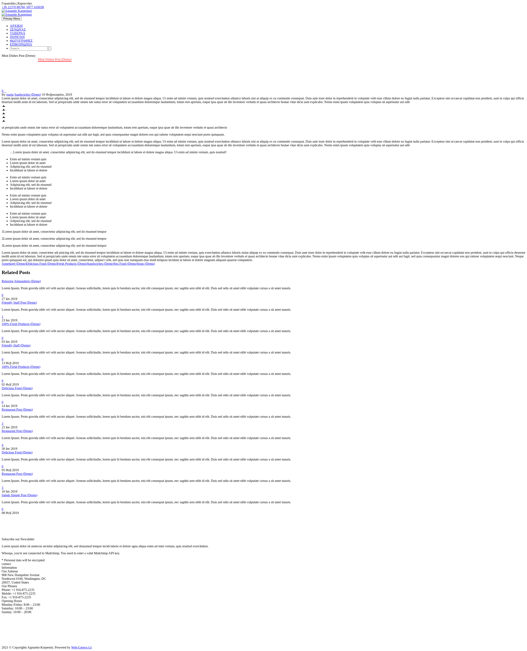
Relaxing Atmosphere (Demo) (21, 281)
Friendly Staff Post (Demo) (19, 302)
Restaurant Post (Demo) (17, 409)
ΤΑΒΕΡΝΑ (17, 33)
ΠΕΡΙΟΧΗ (17, 37)
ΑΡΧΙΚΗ (16, 26)
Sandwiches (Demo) (27, 94)
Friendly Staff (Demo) (16, 345)
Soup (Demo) (146, 263)
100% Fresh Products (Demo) (21, 324)
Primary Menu (11, 18)
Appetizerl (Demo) (14, 263)
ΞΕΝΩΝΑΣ (18, 29)
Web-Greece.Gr (81, 647)
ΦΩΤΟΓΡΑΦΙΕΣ (21, 40)
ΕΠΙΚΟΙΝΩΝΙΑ (21, 44)
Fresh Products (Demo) (72, 263)
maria (10, 94)
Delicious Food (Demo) (41, 263)
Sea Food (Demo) (125, 263)
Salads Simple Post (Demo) (19, 495)
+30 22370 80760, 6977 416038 (23, 7)
